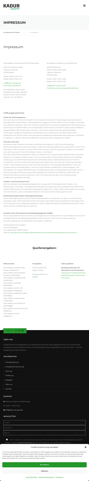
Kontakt (8, 389)
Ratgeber (9, 380)
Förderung (9, 375)
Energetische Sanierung (14, 367)
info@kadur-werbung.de (56, 85)
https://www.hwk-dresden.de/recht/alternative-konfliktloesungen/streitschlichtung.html (43, 232)
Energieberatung (12, 362)
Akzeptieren (44, 465)
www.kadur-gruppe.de (12, 85)
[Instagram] (22, 331)
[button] (85, 447)
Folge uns (9, 331)
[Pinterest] (19, 331)
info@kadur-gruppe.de (12, 83)
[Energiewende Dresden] (11, 7)
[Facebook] (16, 331)
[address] (3, 401)
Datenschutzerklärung (46, 477)
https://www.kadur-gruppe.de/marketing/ (62, 88)
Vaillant (35, 277)
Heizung (8, 371)
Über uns (8, 384)
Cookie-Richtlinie (31, 477)
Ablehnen (44, 471)
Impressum (59, 477)
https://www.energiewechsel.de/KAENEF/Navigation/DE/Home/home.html (73, 275)
